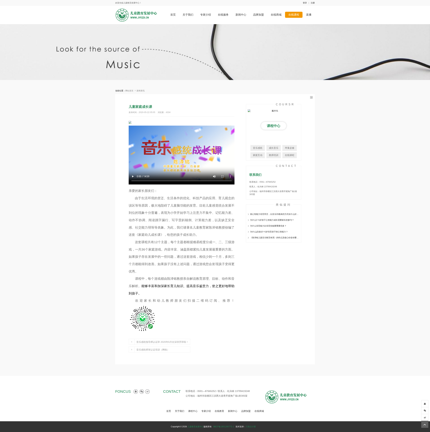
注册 (313, 3)
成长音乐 (273, 148)
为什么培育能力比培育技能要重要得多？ (268, 226)
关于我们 (179, 411)
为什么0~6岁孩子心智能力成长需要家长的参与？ (272, 220)
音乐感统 (257, 148)
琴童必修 (289, 148)
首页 (168, 411)
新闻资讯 (141, 91)
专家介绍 (206, 411)
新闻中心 (232, 411)
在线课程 (289, 155)
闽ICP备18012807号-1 (223, 426)
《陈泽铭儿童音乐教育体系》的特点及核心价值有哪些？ (274, 237)
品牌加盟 (246, 411)
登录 (305, 3)
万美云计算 (251, 426)
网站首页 (129, 91)
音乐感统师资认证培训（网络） (152, 349)
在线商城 (259, 411)
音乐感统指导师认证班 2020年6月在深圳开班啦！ (162, 342)
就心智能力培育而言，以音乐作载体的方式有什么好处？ (274, 214)
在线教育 (219, 411)
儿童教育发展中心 (195, 426)
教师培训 (273, 155)
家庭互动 (257, 155)
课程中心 (193, 411)
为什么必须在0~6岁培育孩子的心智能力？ (269, 232)
